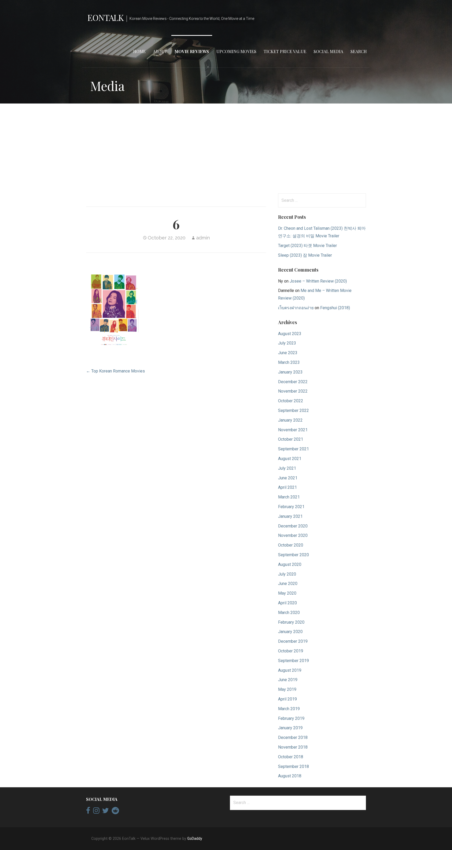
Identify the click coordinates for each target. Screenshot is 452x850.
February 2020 (291, 622)
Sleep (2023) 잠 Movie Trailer (305, 255)
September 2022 (293, 410)
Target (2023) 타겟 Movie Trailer (307, 245)
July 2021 (287, 468)
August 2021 (289, 458)
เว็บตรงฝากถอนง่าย (296, 307)
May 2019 (287, 689)
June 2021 (287, 477)
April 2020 (287, 602)
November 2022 (293, 391)
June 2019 (287, 679)
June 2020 (287, 583)
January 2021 (290, 516)
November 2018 (293, 747)
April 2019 (287, 699)
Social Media (328, 51)
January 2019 (290, 727)
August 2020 (289, 564)
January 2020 (290, 631)
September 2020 (293, 554)
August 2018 (289, 775)
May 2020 (287, 593)
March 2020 (289, 612)
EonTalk (105, 17)
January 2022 (290, 420)
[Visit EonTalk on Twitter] (105, 812)
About (160, 51)
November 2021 (293, 429)
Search (359, 51)
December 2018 (293, 737)
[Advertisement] (226, 148)
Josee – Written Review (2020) (318, 281)
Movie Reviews (191, 51)
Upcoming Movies (236, 51)
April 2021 (287, 487)
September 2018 (293, 766)
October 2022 (290, 400)
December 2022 (293, 381)
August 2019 (289, 670)
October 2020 (290, 545)
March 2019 (289, 708)
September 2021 (293, 448)
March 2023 (289, 362)
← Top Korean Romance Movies (115, 371)
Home (139, 51)
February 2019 (291, 718)
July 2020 (287, 574)
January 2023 (290, 372)
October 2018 (290, 756)
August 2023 (289, 333)
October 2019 (290, 650)
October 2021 (290, 439)
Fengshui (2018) (335, 307)
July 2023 (287, 343)
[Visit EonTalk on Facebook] (88, 812)
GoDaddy (194, 838)
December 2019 (293, 641)
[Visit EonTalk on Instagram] (96, 812)
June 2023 (287, 352)
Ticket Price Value (285, 51)
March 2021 (289, 497)
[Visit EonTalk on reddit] (115, 812)
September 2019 (293, 660)
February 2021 (291, 506)
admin (203, 237)
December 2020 (293, 526)
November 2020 (293, 535)
